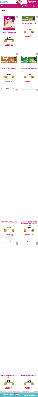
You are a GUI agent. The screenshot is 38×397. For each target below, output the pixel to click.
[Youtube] (7, 2)
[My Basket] (35, 5)
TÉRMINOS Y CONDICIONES (6, 391)
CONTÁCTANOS (31, 391)
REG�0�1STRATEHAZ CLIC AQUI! (32, 2)
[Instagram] (4, 2)
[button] (2, 6)
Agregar (8, 45)
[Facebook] (1, 2)
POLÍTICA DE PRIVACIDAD (19, 391)
